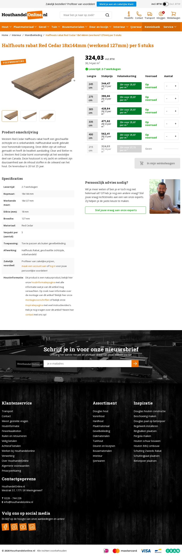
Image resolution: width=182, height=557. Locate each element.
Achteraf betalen (11, 446)
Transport (7, 411)
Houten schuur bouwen (147, 441)
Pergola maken (142, 436)
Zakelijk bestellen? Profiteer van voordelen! (70, 4)
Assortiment (105, 403)
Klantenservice (17, 403)
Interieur (119, 27)
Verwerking (8, 455)
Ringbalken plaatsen (145, 431)
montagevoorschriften (37, 299)
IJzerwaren (137, 27)
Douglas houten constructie (150, 411)
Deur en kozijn (98, 27)
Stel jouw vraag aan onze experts (115, 210)
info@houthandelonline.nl (18, 502)
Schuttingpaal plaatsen (147, 455)
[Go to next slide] (74, 80)
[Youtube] (23, 527)
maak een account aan (34, 266)
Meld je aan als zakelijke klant (116, 4)
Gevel (42, 27)
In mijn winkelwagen (161, 163)
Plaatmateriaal (24, 27)
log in (52, 266)
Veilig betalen (9, 441)
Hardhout (98, 421)
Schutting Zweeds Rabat (148, 451)
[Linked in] (32, 527)
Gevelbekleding (101, 431)
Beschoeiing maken (145, 416)
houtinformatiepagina (43, 282)
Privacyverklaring (11, 470)
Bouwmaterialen (73, 27)
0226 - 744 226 (13, 498)
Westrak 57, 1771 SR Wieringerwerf (22, 490)
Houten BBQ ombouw (146, 446)
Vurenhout (99, 416)
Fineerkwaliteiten (11, 431)
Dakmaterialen (101, 436)
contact (29, 314)
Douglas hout (100, 411)
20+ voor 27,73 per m (128, 149)
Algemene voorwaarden (15, 465)
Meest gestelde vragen (15, 421)
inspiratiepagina (34, 305)
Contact (6, 416)
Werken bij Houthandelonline (18, 451)
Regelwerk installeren (146, 426)
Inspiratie (143, 403)
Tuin (54, 27)
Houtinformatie (10, 426)
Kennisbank (152, 27)
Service (168, 27)
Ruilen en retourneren (14, 436)
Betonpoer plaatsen (145, 460)
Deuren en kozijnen (104, 446)
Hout (5, 27)
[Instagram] (14, 527)
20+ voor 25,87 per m (128, 86)
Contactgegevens (19, 478)
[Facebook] (5, 527)
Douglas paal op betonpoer (149, 421)
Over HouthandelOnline (15, 460)
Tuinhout (98, 441)
